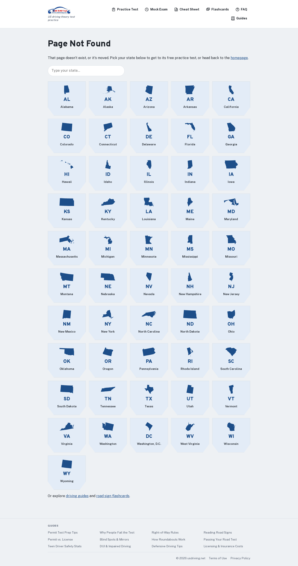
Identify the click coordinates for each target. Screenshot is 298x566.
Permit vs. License (60, 539)
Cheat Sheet (189, 9)
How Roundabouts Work (168, 539)
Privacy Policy (240, 558)
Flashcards (220, 9)
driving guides (77, 496)
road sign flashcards (112, 496)
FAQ (244, 9)
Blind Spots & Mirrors (114, 539)
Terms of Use (218, 558)
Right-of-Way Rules (165, 532)
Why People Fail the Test (117, 532)
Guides (241, 18)
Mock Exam (159, 9)
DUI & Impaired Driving (115, 546)
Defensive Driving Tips (167, 546)
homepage (239, 58)
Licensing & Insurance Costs (223, 546)
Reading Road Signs (218, 532)
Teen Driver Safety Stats (65, 546)
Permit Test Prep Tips (63, 532)
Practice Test (127, 9)
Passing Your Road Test (220, 539)
